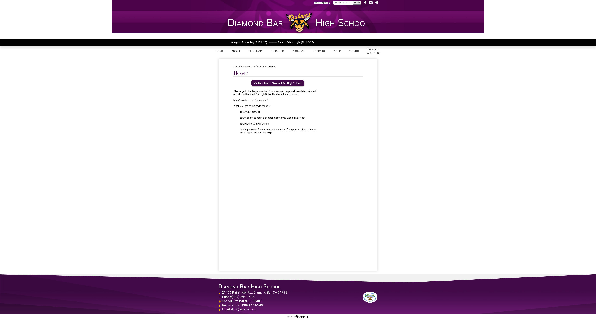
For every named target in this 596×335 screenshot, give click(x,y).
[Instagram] (372, 2)
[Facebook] (366, 2)
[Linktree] (376, 2)
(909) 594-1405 (243, 297)
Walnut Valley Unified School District (370, 297)
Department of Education (265, 91)
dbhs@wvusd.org (243, 309)
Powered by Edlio (298, 316)
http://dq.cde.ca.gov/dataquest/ (250, 100)
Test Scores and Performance (249, 66)
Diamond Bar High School (249, 286)
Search (357, 3)
